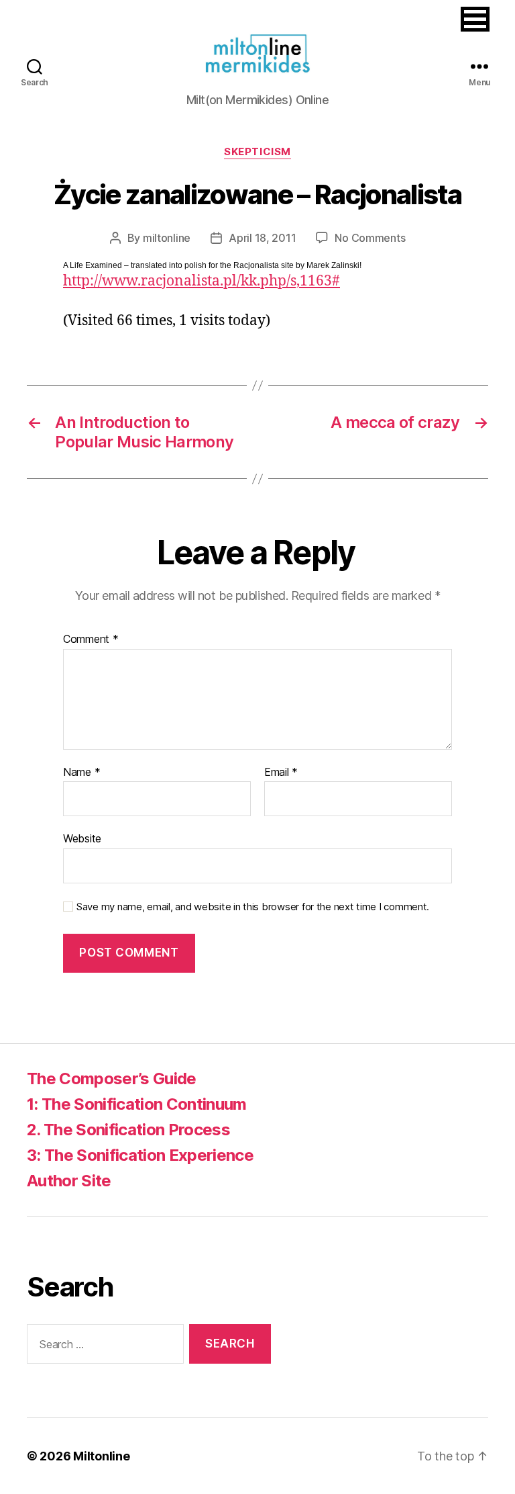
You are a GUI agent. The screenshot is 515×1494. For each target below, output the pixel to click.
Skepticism (257, 152)
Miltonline (101, 1456)
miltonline (166, 238)
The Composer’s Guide (111, 1078)
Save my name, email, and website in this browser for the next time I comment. (252, 907)
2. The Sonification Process (128, 1129)
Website (82, 838)
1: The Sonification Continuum (137, 1104)
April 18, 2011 (262, 238)
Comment (91, 639)
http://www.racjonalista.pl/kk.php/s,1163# (201, 281)
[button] (475, 19)
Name (81, 772)
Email (281, 772)
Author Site (69, 1180)
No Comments (370, 238)
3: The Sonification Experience (140, 1155)
